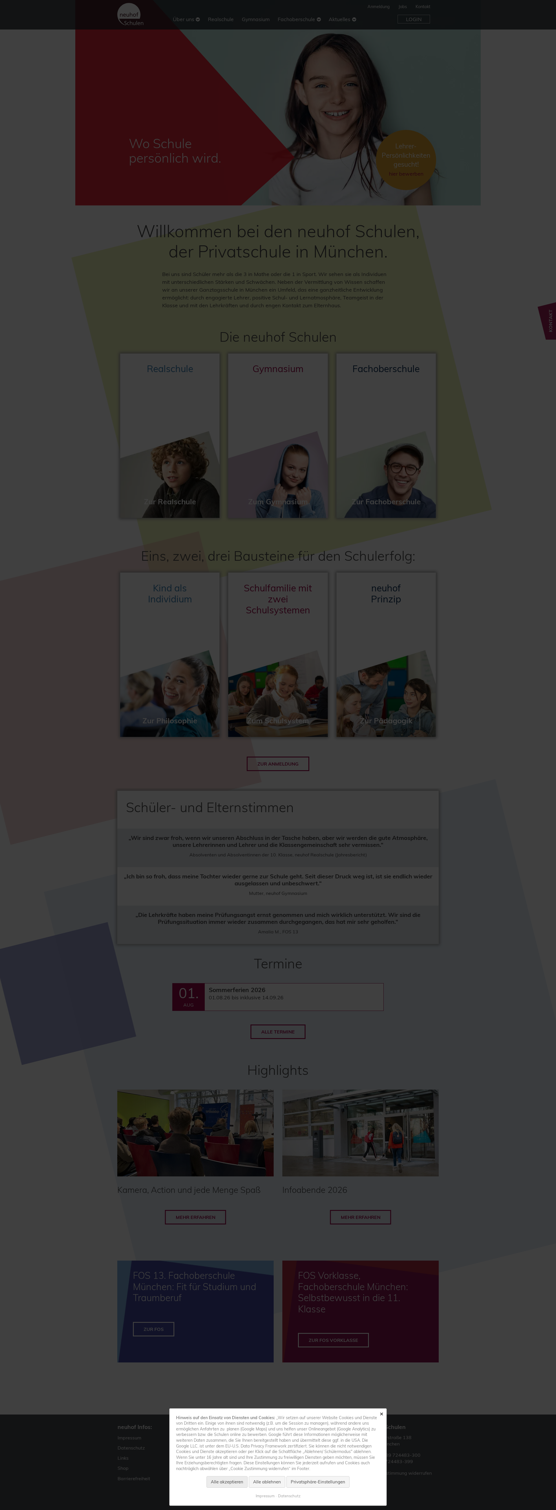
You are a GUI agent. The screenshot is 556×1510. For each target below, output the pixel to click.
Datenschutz (289, 1496)
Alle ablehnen (267, 1482)
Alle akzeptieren (227, 1482)
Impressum (265, 1496)
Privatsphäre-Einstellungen (318, 1482)
